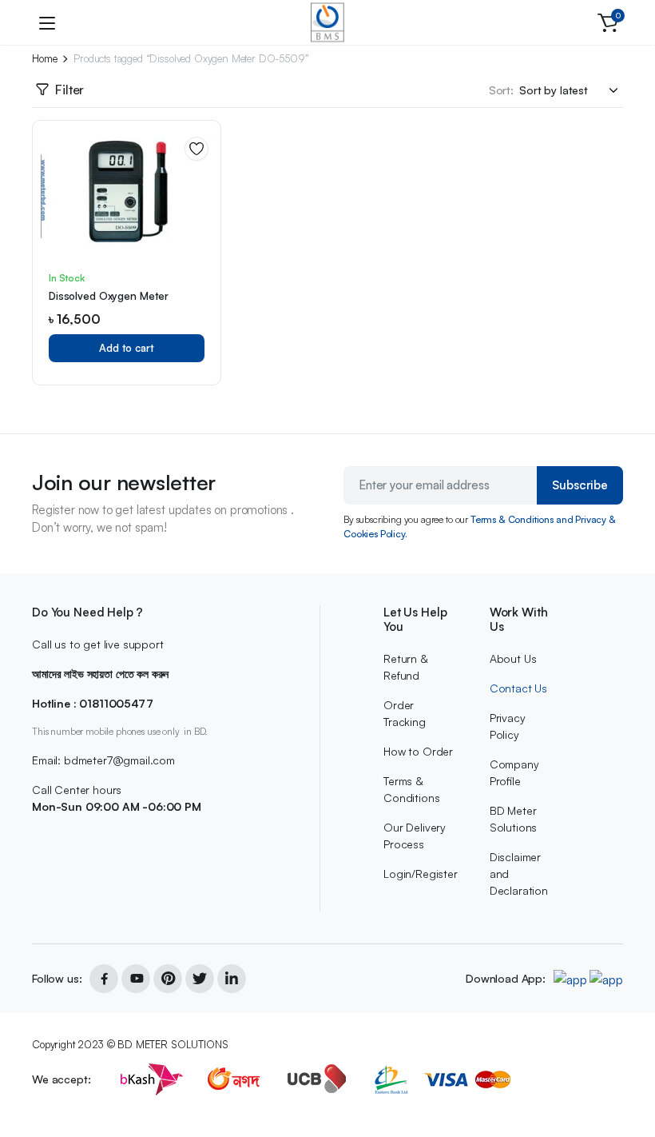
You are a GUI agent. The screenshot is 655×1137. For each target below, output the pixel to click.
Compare (202, 203)
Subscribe (580, 485)
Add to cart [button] (126, 347)
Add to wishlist (196, 149)
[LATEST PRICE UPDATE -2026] (327, 22)
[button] (608, 22)
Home (44, 59)
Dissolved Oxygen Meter (109, 295)
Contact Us (518, 688)
